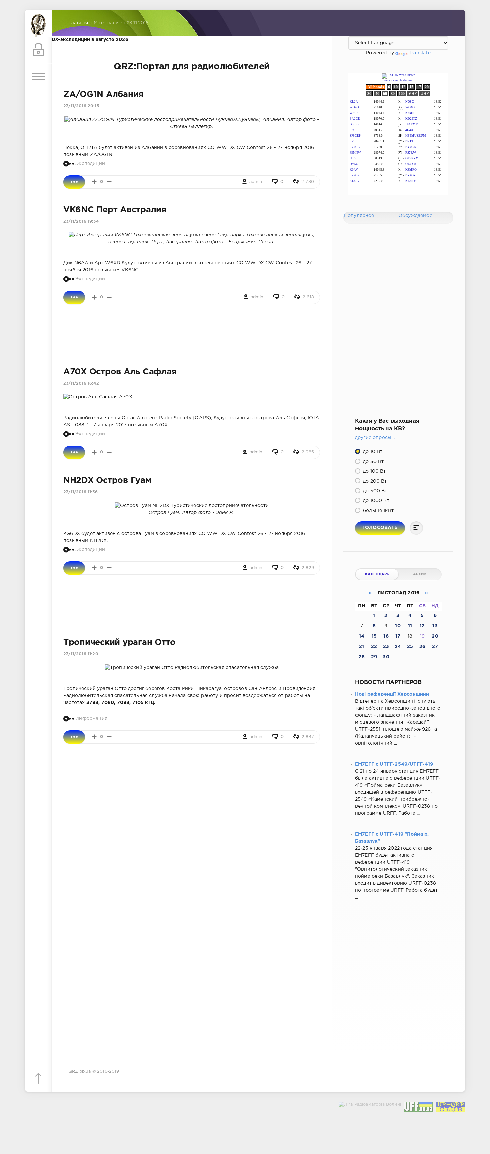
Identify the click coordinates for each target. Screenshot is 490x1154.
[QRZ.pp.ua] (38, 23)
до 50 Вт (373, 462)
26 (422, 647)
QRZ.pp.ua (79, 1071)
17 (397, 636)
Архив (420, 574)
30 (386, 657)
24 (398, 647)
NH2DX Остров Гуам (107, 480)
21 (361, 647)
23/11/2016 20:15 (81, 106)
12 (422, 626)
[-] (109, 182)
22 (374, 647)
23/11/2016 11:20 (80, 654)
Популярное (359, 216)
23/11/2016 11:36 (80, 492)
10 (397, 626)
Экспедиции (90, 163)
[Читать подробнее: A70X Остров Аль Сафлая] (74, 452)
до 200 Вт (374, 481)
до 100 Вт (374, 471)
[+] (94, 182)
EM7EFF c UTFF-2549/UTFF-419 (394, 764)
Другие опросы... (375, 438)
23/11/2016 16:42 (81, 383)
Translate (420, 53)
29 (374, 657)
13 (434, 626)
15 (374, 636)
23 (386, 647)
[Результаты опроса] (416, 528)
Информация (91, 719)
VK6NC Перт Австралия (114, 210)
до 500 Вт (374, 491)
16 (385, 636)
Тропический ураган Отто (119, 642)
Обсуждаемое (415, 216)
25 (410, 647)
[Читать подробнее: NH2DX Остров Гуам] (74, 568)
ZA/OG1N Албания (103, 94)
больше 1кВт (378, 511)
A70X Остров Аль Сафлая (119, 372)
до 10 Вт (372, 452)
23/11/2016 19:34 (81, 221)
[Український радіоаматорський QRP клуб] (450, 1108)
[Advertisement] (191, 336)
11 (410, 626)
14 (361, 636)
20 (435, 636)
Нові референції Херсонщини (392, 694)
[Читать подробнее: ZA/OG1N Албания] (74, 182)
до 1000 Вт (375, 501)
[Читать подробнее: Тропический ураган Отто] (74, 737)
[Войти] (38, 50)
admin (255, 182)
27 (435, 647)
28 (362, 657)
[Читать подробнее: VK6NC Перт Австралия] (74, 297)
